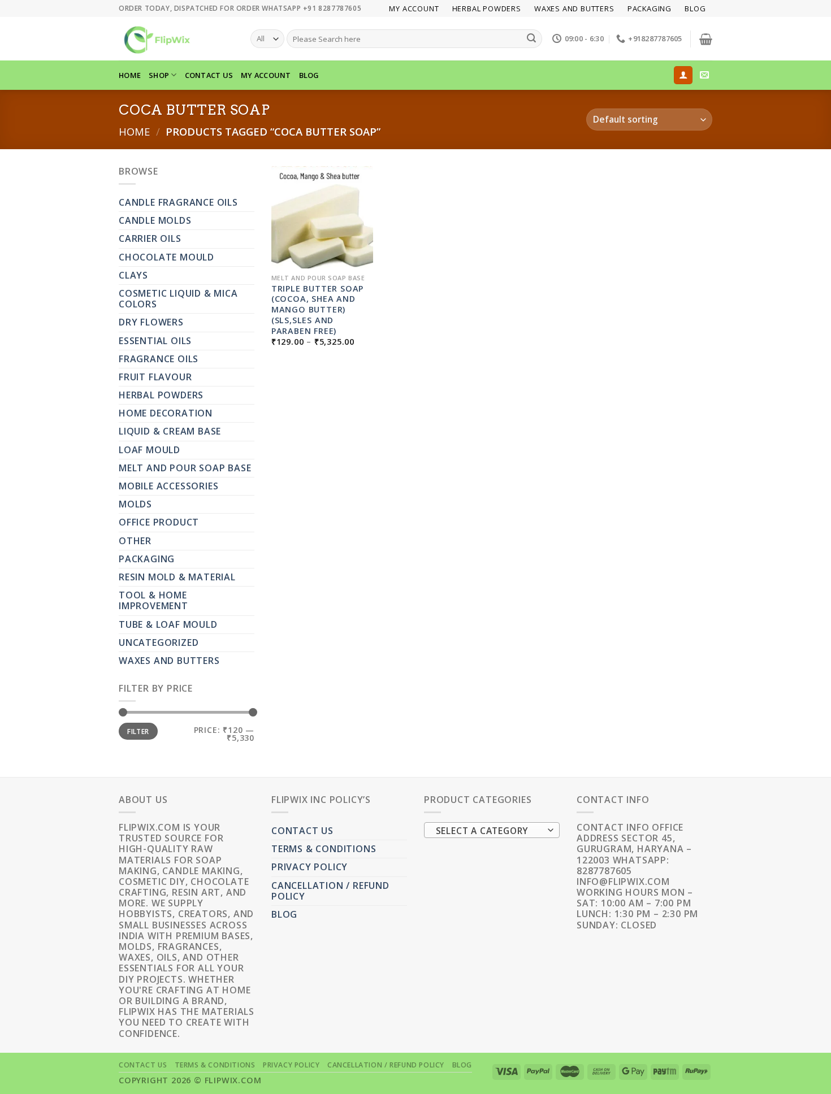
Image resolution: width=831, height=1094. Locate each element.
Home (134, 131)
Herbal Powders (486, 8)
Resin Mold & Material (177, 577)
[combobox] (492, 830)
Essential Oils (155, 341)
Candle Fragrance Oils (178, 202)
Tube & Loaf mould (168, 624)
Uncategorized (158, 642)
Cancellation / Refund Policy (330, 890)
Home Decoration (166, 413)
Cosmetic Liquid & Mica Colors (178, 298)
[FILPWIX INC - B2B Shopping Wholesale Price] (176, 38)
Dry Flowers (151, 322)
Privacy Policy (309, 867)
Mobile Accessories (168, 486)
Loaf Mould (149, 450)
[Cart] (705, 39)
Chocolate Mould (166, 257)
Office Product (159, 522)
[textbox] (489, 831)
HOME (130, 75)
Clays (133, 275)
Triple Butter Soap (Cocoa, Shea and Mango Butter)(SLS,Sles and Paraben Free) (317, 310)
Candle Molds (155, 220)
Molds (135, 504)
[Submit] (531, 39)
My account (414, 8)
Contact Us (209, 75)
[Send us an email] (704, 75)
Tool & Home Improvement (153, 600)
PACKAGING (649, 8)
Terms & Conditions (323, 849)
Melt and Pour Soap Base (185, 468)
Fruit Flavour (155, 377)
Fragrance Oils (158, 359)
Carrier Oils (150, 238)
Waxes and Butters (574, 8)
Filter (138, 731)
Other (135, 541)
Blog (695, 8)
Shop (159, 75)
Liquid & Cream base (170, 431)
